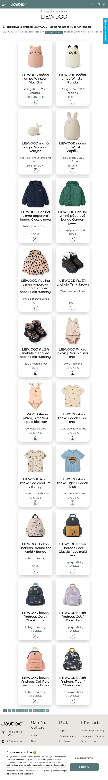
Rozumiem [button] (84, 767)
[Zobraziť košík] (104, 4)
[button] (35, 102)
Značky (50, 11)
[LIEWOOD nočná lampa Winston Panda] (73, 56)
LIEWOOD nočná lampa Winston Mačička (35, 78)
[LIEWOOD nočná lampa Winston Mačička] (35, 56)
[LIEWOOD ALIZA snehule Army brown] (73, 262)
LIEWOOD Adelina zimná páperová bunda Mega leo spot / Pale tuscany (35, 286)
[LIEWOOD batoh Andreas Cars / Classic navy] (35, 594)
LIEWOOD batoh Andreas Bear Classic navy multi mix (73, 549)
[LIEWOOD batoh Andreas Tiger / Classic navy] (73, 659)
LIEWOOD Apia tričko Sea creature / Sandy (35, 482)
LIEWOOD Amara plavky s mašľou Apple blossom (35, 418)
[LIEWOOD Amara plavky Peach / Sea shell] (73, 331)
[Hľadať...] (93, 4)
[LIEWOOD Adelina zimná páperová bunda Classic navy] (35, 194)
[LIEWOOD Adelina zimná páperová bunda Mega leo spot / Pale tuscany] (35, 262)
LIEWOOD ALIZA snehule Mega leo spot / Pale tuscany (35, 353)
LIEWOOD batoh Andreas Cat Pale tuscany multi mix (35, 681)
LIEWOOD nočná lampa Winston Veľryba (35, 147)
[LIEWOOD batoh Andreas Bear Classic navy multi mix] (73, 526)
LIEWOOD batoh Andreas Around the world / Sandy (35, 547)
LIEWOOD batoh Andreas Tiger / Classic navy (72, 681)
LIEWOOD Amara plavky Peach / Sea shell (72, 353)
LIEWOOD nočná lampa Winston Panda (72, 78)
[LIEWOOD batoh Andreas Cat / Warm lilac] (73, 594)
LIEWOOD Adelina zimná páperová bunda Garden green (72, 217)
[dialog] (54, 762)
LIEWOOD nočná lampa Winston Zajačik (72, 147)
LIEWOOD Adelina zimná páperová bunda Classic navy (35, 215)
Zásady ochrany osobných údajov (53, 770)
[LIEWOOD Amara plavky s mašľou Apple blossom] (35, 396)
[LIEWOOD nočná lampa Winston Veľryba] (35, 125)
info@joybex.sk (14, 741)
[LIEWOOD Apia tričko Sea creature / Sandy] (35, 461)
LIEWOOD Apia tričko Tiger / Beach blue (72, 482)
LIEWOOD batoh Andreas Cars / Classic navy (35, 616)
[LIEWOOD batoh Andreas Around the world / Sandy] (35, 526)
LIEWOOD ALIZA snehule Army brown (73, 282)
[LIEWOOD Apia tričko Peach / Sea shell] (73, 396)
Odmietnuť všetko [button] (84, 758)
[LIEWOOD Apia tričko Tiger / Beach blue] (73, 461)
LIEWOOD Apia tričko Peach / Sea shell (72, 418)
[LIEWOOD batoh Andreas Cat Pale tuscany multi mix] (35, 659)
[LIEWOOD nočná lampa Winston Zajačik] (73, 125)
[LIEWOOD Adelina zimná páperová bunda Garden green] (73, 194)
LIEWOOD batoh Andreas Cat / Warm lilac (72, 616)
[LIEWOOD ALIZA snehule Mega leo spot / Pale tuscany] (35, 331)
